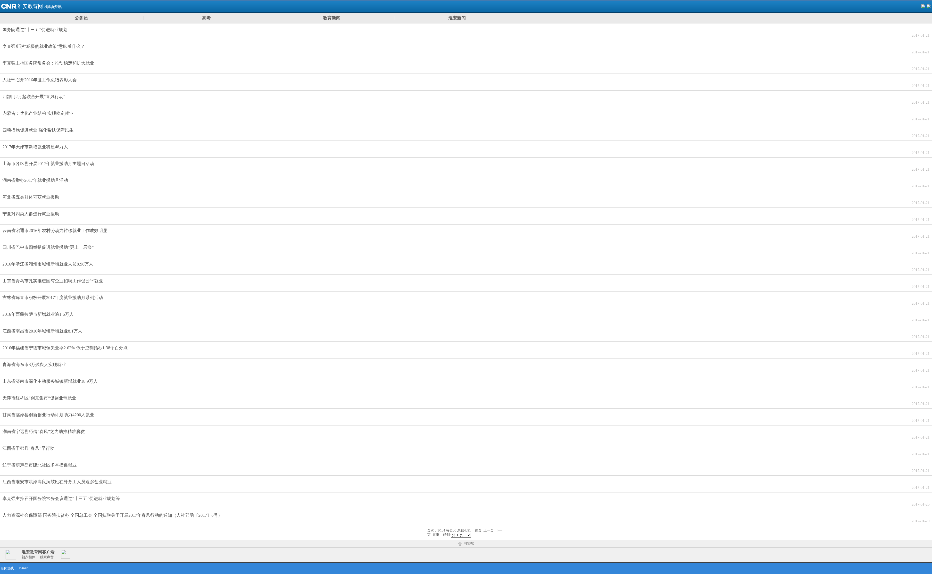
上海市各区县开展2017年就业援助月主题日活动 (48, 163)
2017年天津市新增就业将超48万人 (35, 146)
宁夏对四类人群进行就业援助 (30, 213)
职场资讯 (54, 7)
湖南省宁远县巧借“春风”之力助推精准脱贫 (43, 431)
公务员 (81, 18)
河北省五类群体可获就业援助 (30, 197)
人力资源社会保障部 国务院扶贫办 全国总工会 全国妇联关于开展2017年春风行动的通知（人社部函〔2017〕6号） (112, 515)
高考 (206, 18)
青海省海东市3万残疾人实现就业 (34, 364)
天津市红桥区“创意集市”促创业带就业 (39, 398)
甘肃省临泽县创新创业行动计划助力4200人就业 (48, 414)
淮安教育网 (30, 6)
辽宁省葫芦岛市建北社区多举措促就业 (39, 465)
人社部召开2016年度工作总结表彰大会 (39, 79)
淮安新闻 (457, 18)
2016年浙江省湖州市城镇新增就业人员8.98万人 (47, 264)
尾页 (436, 535)
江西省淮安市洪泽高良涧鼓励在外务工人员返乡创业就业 (57, 481)
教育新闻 (332, 18)
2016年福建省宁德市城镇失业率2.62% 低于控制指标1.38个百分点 (65, 347)
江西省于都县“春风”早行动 (28, 448)
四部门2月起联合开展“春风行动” (33, 96)
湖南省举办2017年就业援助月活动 (35, 180)
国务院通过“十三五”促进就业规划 (34, 29)
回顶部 (469, 544)
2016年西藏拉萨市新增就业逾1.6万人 (38, 314)
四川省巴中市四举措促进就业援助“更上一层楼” (48, 247)
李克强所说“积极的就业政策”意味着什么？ (43, 46)
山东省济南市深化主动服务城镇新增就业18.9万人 (50, 381)
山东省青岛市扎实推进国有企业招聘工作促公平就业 (52, 280)
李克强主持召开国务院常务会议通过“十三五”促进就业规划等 (61, 498)
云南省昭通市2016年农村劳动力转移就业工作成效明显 (54, 230)
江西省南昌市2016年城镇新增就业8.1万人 (42, 331)
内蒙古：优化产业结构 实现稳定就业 (38, 113)
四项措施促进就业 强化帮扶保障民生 (38, 130)
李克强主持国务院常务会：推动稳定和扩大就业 (48, 63)
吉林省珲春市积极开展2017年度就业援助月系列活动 (52, 297)
